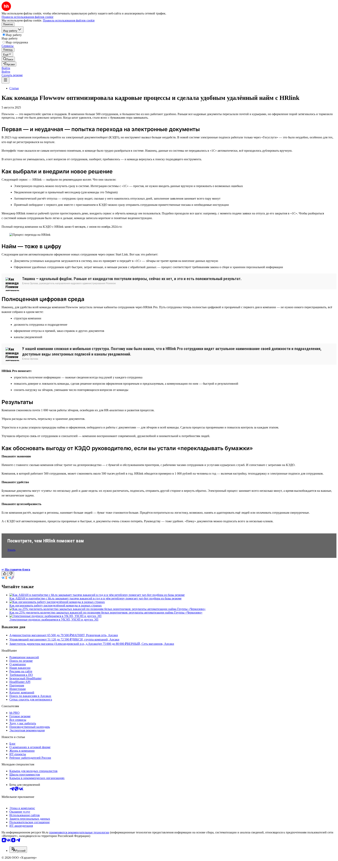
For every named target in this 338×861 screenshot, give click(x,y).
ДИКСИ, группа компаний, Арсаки (95, 639)
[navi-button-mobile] (5, 80)
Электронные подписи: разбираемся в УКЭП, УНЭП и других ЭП (53, 619)
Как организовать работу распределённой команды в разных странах (55, 605)
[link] (8, 59)
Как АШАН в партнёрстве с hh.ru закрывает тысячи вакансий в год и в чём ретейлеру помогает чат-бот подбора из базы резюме (95, 598)
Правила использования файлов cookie (69, 20)
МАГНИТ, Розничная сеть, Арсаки (94, 635)
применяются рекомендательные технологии (79, 832)
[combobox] (18, 849)
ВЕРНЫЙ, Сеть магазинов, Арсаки (150, 643)
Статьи (14, 88)
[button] (6, 68)
